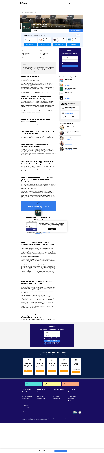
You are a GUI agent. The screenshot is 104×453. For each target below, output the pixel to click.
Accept (52, 229)
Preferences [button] (56, 226)
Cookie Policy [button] (60, 225)
